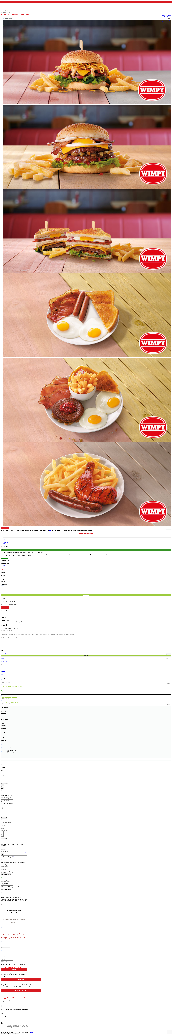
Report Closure (3, 736)
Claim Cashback (168, 17)
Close (2, 785)
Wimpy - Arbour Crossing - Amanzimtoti (9, 697)
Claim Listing (3, 732)
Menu (4, 543)
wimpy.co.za (3, 565)
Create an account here (19, 857)
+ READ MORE (4, 558)
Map (4, 539)
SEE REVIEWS (86, 595)
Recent (2, 653)
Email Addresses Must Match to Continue (14, 967)
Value (2, 1022)
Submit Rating (15, 1033)
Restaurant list (3, 713)
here (5, 637)
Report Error (3, 737)
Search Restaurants (167, 15)
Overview (5, 537)
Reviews (5, 540)
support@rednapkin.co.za (12, 747)
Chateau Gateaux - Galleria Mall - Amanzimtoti (11, 681)
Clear (2, 1033)
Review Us (169, 529)
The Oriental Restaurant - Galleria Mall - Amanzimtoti (12, 686)
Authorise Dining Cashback (86, 533)
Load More (86, 655)
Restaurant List (3, 725)
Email (2, 773)
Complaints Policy (82, 760)
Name (2, 770)
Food (2, 1013)
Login (170, 1)
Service (2, 1019)
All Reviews (8, 653)
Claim (2, 716)
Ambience (3, 1016)
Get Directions (5, 607)
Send (6, 817)
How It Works (168, 14)
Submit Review (8, 1033)
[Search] (87, 25)
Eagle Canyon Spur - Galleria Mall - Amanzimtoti (11, 702)
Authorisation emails (4, 711)
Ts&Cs (31, 1032)
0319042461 (3, 569)
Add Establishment (4, 734)
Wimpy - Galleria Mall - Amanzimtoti (9, 691)
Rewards (5, 542)
